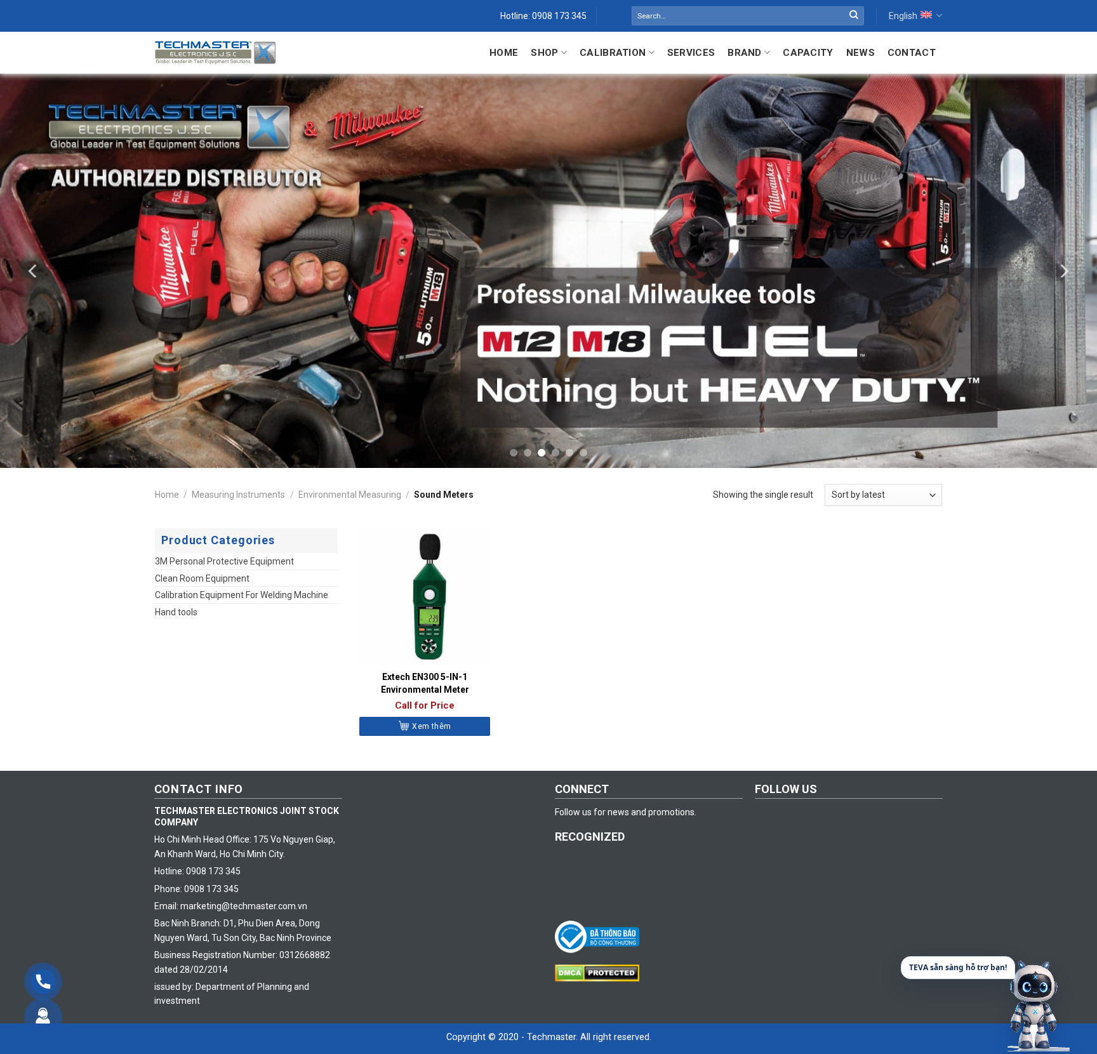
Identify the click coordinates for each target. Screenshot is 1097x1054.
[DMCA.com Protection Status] (600, 972)
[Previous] (33, 270)
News (860, 52)
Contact (912, 52)
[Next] (1063, 270)
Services (691, 52)
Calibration (613, 52)
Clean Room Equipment (202, 578)
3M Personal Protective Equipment (224, 561)
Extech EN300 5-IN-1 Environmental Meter (425, 683)
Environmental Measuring (349, 495)
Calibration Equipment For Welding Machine (241, 595)
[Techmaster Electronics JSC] (215, 52)
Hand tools (176, 612)
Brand (745, 52)
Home (503, 52)
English (903, 16)
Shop (544, 52)
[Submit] (853, 15)
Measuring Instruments (238, 495)
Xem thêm (431, 726)
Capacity (808, 52)
